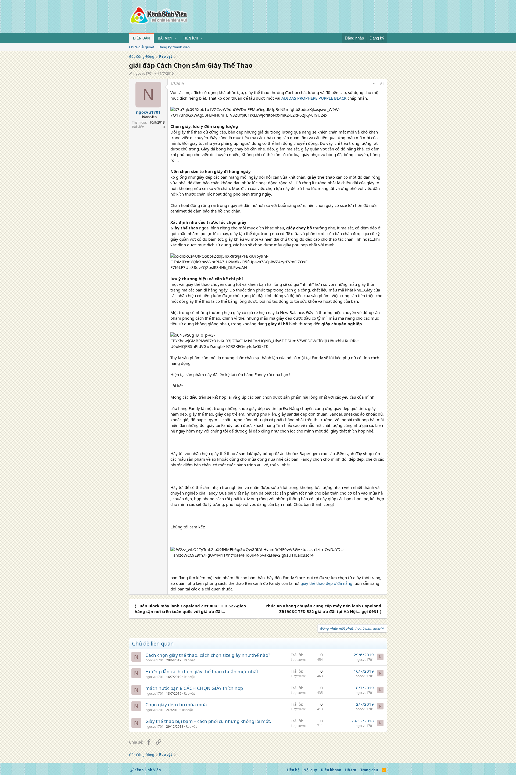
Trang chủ (369, 769)
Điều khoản (331, 769)
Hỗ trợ (350, 769)
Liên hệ (293, 769)
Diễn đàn (141, 38)
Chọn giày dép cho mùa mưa (176, 704)
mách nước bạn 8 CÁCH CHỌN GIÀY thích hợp (194, 688)
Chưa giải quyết (141, 47)
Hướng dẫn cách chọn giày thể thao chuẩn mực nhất (201, 671)
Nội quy (310, 769)
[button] (175, 38)
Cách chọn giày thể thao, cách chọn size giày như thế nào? (207, 655)
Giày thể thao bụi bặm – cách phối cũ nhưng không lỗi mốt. (208, 721)
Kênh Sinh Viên (147, 769)
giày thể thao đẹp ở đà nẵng (326, 583)
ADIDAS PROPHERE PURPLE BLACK (313, 98)
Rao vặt (189, 660)
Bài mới (165, 38)
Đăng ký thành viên (174, 47)
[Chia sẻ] (374, 84)
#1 (382, 83)
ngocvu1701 (143, 73)
